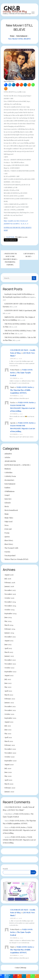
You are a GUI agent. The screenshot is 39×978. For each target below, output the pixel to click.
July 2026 (7, 579)
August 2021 (8, 722)
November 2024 (10, 606)
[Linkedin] (13, 84)
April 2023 (8, 648)
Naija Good (8, 521)
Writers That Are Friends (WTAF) (16, 559)
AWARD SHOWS (10, 461)
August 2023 (8, 641)
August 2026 (9, 575)
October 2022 (9, 668)
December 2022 (10, 660)
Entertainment (10, 240)
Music (6, 514)
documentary (9, 480)
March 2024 (8, 625)
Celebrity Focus (10, 476)
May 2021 (7, 733)
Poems (6, 533)
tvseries (7, 552)
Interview (8, 499)
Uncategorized (9, 555)
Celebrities (8, 472)
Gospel (7, 495)
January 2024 (9, 633)
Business (7, 469)
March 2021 (8, 741)
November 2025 (10, 594)
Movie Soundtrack (11, 510)
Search (5, 869)
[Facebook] (6, 84)
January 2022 (9, 702)
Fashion (7, 488)
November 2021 (10, 710)
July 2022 (7, 679)
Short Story (8, 540)
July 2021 (7, 726)
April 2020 (8, 780)
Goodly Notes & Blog (15, 11)
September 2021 (10, 718)
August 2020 (9, 764)
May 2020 (8, 776)
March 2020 (8, 784)
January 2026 (9, 586)
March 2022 (8, 695)
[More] (6, 88)
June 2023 (7, 644)
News (6, 525)
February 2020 (9, 788)
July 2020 (7, 768)
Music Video (8, 518)
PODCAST (8, 529)
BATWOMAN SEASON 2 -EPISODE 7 (17, 465)
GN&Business (9, 491)
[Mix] (29, 84)
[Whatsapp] (33, 84)
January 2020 (9, 792)
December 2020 (10, 749)
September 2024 (10, 613)
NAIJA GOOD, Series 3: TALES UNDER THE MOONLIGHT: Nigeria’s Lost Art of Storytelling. (19, 830)
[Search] (34, 278)
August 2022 (8, 675)
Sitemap (23, 968)
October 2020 (9, 757)
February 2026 (9, 582)
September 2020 (10, 761)
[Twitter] (9, 84)
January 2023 (9, 656)
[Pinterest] (17, 84)
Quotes (7, 537)
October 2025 (9, 598)
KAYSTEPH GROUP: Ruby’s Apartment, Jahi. (20, 310)
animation (8, 454)
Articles (7, 457)
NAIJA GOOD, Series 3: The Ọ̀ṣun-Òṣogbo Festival (21, 373)
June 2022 (8, 683)
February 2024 (9, 629)
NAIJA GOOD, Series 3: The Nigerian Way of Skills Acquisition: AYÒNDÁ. (22, 390)
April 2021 (8, 737)
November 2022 (10, 664)
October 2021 (9, 714)
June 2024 (8, 617)
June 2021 (7, 730)
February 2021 (9, 745)
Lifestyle (7, 503)
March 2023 (8, 652)
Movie (6, 506)
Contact (17, 968)
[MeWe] (25, 84)
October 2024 (9, 610)
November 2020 (10, 753)
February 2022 (9, 699)
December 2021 (10, 706)
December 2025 (10, 590)
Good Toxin (10, 237)
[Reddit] (21, 84)
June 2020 (8, 772)
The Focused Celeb (11, 548)
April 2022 (8, 691)
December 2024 (10, 602)
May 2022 (7, 687)
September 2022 (10, 672)
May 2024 (7, 621)
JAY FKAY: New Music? (16, 810)
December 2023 (10, 637)
